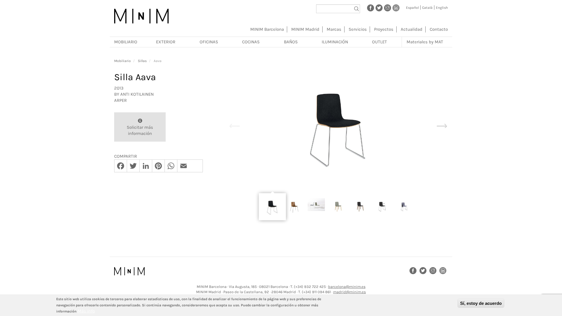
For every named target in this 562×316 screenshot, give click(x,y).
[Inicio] (141, 16)
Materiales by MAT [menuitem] (425, 41)
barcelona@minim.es (347, 286)
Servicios (358, 29)
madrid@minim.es (349, 292)
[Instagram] (387, 7)
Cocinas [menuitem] (251, 41)
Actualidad (411, 29)
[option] (338, 125)
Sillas (142, 61)
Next (442, 125)
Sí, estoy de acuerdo (481, 303)
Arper (120, 100)
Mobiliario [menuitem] (125, 41)
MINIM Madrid (305, 29)
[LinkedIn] (396, 7)
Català (427, 8)
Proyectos (383, 29)
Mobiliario (122, 61)
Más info (86, 311)
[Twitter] (379, 7)
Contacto (439, 29)
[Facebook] (370, 7)
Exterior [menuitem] (165, 41)
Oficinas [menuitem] (209, 41)
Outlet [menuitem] (379, 41)
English (442, 8)
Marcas (334, 29)
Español (412, 8)
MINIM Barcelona (267, 29)
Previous (234, 125)
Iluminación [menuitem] (335, 41)
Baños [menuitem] (291, 41)
